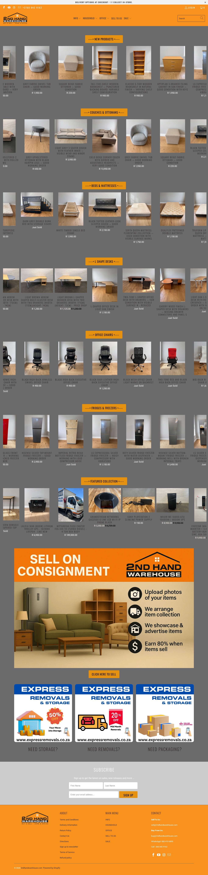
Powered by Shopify (51, 868)
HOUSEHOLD (111, 825)
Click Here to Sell (104, 674)
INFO (108, 819)
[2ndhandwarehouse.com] (15, 18)
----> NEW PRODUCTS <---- (104, 39)
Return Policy (65, 830)
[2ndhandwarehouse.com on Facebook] (3, 7)
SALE (108, 841)
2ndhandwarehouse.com (31, 868)
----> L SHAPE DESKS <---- (104, 261)
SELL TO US (111, 836)
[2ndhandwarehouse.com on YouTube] (9, 7)
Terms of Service (67, 852)
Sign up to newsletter (69, 847)
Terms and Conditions (69, 819)
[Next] (201, 71)
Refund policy (66, 858)
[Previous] (8, 71)
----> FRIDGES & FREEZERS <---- (104, 408)
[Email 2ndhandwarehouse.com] (19, 7)
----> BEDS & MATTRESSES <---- (104, 185)
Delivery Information (68, 825)
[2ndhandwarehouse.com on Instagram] (14, 7)
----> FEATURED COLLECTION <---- (104, 481)
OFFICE (109, 830)
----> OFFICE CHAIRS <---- (104, 334)
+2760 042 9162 (32, 7)
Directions (64, 841)
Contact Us (64, 836)
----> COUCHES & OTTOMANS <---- (104, 112)
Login (191, 7)
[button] (77, 18)
